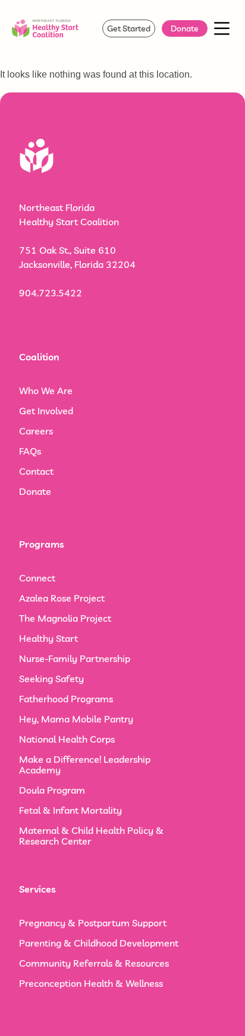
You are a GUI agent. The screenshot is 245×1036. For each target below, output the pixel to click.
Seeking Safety (51, 679)
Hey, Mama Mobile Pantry (76, 719)
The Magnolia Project (65, 618)
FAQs (30, 451)
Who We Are (46, 391)
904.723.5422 (50, 293)
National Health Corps (67, 739)
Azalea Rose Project (62, 598)
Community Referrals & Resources (94, 963)
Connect (37, 578)
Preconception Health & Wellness (91, 983)
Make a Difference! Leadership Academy (84, 764)
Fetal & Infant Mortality (70, 810)
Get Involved (46, 411)
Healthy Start (48, 638)
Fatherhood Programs (66, 699)
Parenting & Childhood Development (98, 943)
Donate (35, 491)
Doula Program (52, 790)
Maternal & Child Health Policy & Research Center (91, 835)
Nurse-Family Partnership (74, 658)
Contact (36, 471)
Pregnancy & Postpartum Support (93, 923)
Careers (36, 431)
